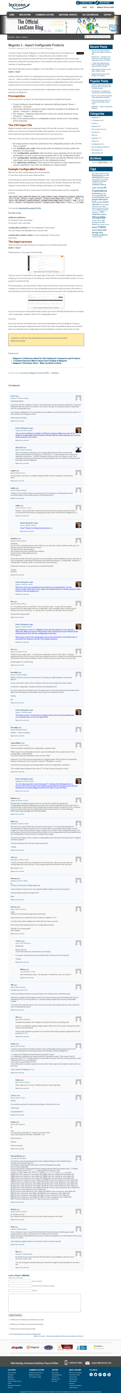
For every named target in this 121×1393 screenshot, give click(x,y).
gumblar (100, 202)
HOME (11, 14)
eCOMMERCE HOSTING (45, 14)
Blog (92, 7)
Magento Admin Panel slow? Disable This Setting (101, 75)
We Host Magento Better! (100, 147)
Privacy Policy (81, 1392)
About (18, 37)
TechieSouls (97, 1392)
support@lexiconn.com (101, 1363)
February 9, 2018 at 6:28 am (19, 1229)
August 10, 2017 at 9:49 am (19, 1212)
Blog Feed (109, 1374)
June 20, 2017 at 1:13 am (27, 972)
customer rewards (97, 183)
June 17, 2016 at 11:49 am (28, 525)
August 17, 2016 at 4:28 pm (19, 675)
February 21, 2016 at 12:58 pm (19, 398)
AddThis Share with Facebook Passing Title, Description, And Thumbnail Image (101, 86)
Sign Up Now (104, 3)
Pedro (13, 396)
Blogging (94, 117)
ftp (101, 194)
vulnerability (97, 230)
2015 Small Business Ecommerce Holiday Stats (25, 1334)
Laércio (13, 1095)
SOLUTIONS (12, 1370)
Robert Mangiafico (22, 428)
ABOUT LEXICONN (75, 1370)
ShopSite (95, 138)
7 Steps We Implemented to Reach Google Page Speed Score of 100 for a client (100, 64)
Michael (14, 907)
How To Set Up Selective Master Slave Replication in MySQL (102, 96)
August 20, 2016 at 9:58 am (19, 730)
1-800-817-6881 (75, 1363)
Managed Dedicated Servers (14, 1386)
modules (103, 206)
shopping (102, 214)
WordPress (11, 1379)
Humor (94, 123)
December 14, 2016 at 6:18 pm (20, 824)
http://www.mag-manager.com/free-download (28, 811)
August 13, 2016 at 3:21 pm (19, 652)
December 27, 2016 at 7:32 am (20, 860)
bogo (104, 175)
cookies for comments (101, 179)
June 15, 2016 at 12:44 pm (18, 490)
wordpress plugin (97, 236)
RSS (47, 373)
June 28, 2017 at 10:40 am (18, 1158)
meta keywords (96, 206)
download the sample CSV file (30, 208)
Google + (100, 1374)
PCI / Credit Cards (97, 129)
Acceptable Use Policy (68, 1392)
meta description (104, 204)
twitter (95, 1374)
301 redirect (95, 173)
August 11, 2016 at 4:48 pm (23, 627)
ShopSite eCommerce (36, 1373)
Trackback (55, 373)
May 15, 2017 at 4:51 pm (18, 1046)
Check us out (15, 341)
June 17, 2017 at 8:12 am (22, 943)
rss (99, 212)
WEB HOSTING (25, 14)
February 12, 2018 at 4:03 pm (23, 1254)
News (85, 7)
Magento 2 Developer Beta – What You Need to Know (37, 363)
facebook (96, 194)
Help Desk (55, 1373)
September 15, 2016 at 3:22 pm (20, 745)
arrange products (104, 173)
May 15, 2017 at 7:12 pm (18, 1098)
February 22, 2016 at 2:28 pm (23, 430)
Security (94, 132)
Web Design (96, 150)
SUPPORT (107, 14)
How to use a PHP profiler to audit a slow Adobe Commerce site (101, 52)
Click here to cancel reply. (15, 1278)
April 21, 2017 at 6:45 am (18, 987)
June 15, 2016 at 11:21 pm (23, 508)
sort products (102, 224)
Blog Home (11, 37)
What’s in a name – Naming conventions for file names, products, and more (58, 1336)
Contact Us (55, 1377)
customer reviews (99, 181)
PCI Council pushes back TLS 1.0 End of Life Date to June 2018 (101, 102)
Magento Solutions (35, 1375)
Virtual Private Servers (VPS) (14, 1382)
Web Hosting (96, 153)
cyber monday (98, 188)
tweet (94, 227)
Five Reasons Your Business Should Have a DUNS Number (101, 92)
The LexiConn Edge (35, 1377)
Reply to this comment (17, 421)
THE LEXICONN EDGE (90, 14)
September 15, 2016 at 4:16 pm (24, 781)
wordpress (103, 235)
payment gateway (97, 208)
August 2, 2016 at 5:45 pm (18, 541)
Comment (40, 373)
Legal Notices (73, 1387)
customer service (99, 185)
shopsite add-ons (97, 220)
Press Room (73, 1377)
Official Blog (73, 1381)
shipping (95, 214)
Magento (33, 373)
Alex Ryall (19, 447)
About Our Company (75, 1373)
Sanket (18, 941)
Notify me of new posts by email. (23, 1329)
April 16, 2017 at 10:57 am (18, 909)
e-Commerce (24, 373)
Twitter (94, 141)
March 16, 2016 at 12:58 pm (23, 450)
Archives (24, 37)
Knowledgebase (57, 1375)
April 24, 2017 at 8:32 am (22, 1019)
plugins (99, 210)
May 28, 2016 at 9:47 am (18, 473)
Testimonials (73, 1379)
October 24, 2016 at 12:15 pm (19, 800)
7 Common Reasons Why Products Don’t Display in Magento (40, 361)
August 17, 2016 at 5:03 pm (23, 712)
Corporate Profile (74, 1375)
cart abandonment (100, 176)
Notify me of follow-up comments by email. (27, 1324)
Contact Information (75, 1385)
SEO (93, 135)
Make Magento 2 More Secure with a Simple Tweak (101, 70)
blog (94, 175)
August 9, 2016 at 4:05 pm (18, 604)
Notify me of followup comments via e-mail (27, 1320)
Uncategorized (96, 144)
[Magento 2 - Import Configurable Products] (46, 263)
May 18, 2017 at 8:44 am (18, 1124)
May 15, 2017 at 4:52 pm (22, 1082)
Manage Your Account (105, 7)
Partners (71, 1383)
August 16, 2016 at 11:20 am (23, 584)
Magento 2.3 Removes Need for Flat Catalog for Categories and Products (46, 358)
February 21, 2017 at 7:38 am (19, 881)
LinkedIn (104, 1374)
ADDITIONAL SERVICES (68, 14)
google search (104, 197)
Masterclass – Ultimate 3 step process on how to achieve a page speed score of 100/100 (101, 58)
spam (107, 224)
